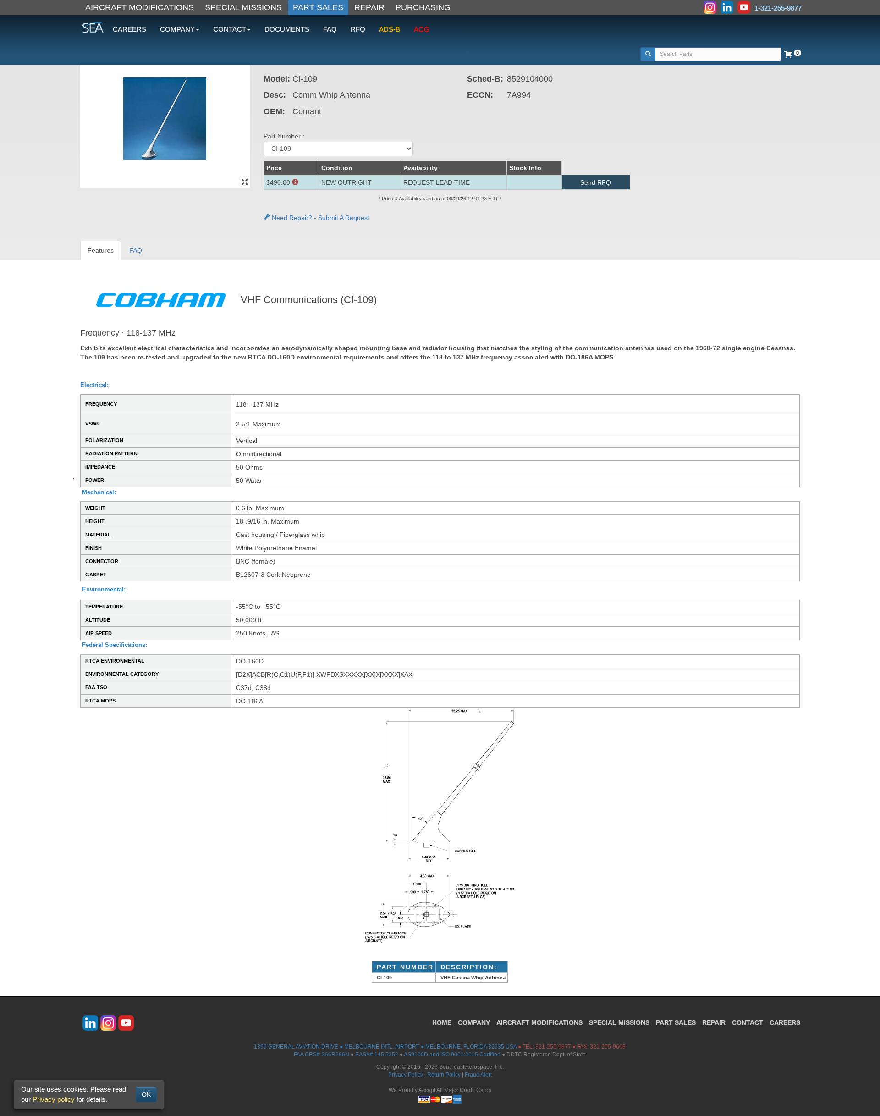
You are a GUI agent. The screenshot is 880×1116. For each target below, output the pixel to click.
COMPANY (474, 1022)
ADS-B (389, 29)
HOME (441, 1022)
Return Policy (444, 1075)
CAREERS (129, 29)
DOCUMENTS (286, 29)
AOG (421, 29)
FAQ (330, 29)
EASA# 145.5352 (376, 1054)
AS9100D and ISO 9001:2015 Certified (452, 1054)
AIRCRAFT (539, 1022)
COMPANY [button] (177, 29)
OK (146, 1094)
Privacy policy (54, 1099)
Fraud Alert (478, 1075)
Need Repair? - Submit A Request (319, 217)
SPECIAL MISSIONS (243, 7)
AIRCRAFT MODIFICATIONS (139, 7)
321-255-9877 (553, 1047)
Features (101, 250)
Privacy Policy (405, 1075)
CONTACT (747, 1022)
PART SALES (318, 7)
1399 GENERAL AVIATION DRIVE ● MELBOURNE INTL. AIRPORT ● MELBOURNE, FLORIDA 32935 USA (385, 1047)
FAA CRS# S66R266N (321, 1054)
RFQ (358, 29)
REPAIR (369, 7)
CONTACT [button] (229, 29)
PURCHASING (423, 7)
